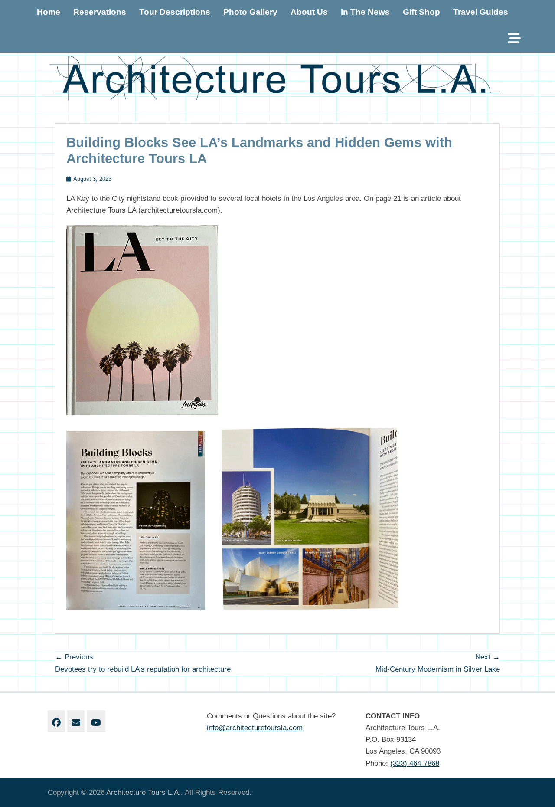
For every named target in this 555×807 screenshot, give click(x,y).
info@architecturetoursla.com (255, 728)
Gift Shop (421, 11)
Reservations (99, 11)
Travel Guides (480, 11)
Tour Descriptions (174, 11)
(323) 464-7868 (414, 763)
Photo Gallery (250, 11)
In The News (365, 11)
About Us (309, 11)
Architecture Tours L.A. (143, 792)
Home (48, 11)
